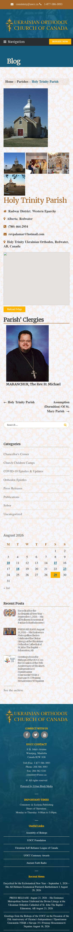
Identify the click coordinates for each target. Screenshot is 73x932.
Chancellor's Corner (16, 454)
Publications (11, 497)
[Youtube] (44, 734)
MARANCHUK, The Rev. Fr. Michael (33, 384)
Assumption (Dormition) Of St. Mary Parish (56, 406)
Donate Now (60, 41)
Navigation (16, 42)
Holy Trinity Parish (35, 200)
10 (8, 562)
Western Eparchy (44, 211)
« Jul (7, 588)
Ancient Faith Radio (36, 862)
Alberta (12, 218)
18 (17, 568)
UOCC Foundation (36, 840)
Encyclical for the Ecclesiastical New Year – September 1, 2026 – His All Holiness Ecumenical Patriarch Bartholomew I (31, 616)
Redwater (26, 218)
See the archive (13, 690)
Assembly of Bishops (36, 832)
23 (64, 568)
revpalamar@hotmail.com (26, 234)
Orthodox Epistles (15, 480)
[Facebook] (26, 734)
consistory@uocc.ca (36, 774)
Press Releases (13, 488)
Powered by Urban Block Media (36, 786)
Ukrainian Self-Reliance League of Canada (36, 847)
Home (9, 81)
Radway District (19, 211)
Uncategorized (13, 514)
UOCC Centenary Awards (36, 855)
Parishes (22, 81)
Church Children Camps (19, 462)
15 (55, 562)
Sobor (7, 505)
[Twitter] (35, 734)
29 (55, 574)
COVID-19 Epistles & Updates (23, 471)
